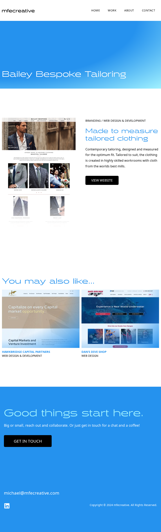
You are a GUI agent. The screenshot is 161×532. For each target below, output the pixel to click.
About (129, 10)
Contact (148, 10)
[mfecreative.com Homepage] (18, 10)
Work (112, 10)
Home (95, 10)
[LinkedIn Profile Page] (7, 506)
